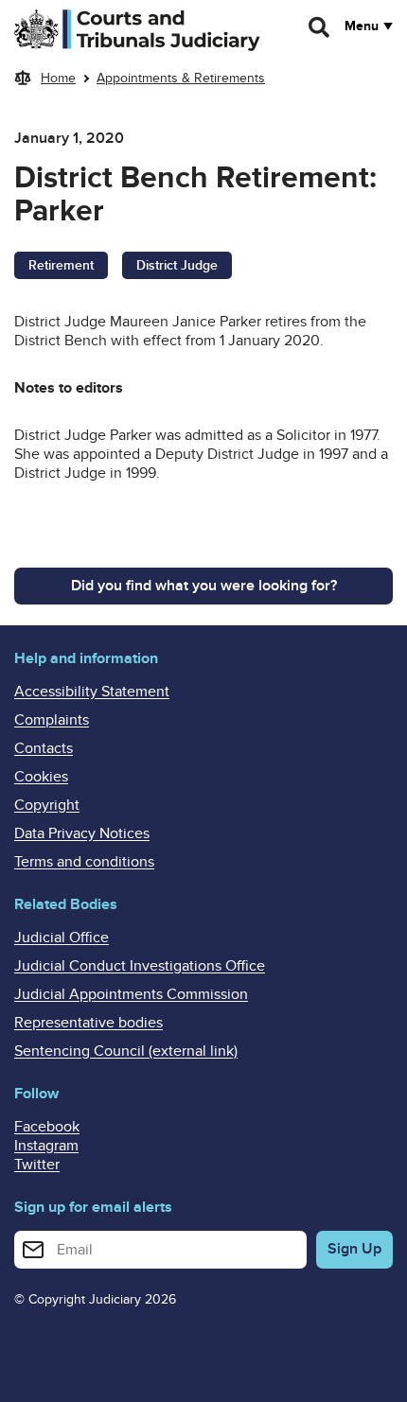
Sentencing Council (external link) (126, 1051)
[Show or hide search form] (320, 27)
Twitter (37, 1164)
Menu (362, 26)
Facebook (47, 1126)
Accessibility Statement (91, 691)
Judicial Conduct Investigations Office (139, 965)
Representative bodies (88, 1022)
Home (58, 78)
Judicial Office (61, 937)
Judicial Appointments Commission (131, 994)
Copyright (47, 805)
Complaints (51, 719)
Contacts (43, 748)
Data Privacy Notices (82, 833)
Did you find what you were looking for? (204, 585)
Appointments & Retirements (181, 78)
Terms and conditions (84, 861)
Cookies (41, 776)
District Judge (177, 265)
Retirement (61, 265)
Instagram (46, 1145)
